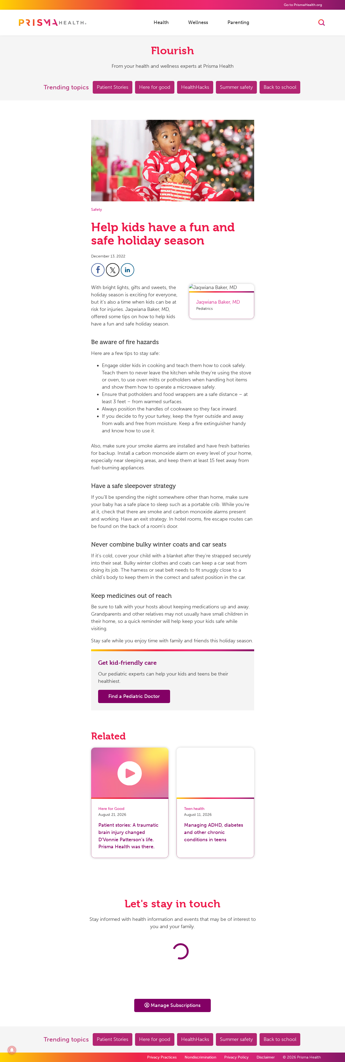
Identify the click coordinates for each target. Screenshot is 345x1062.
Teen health (194, 808)
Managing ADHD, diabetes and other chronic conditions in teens (213, 832)
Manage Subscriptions (176, 1005)
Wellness (198, 22)
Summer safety (236, 87)
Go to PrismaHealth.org (303, 5)
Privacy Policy (236, 1057)
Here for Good (111, 808)
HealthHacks (195, 87)
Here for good (154, 87)
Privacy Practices (162, 1057)
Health (161, 22)
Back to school (280, 87)
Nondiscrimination (200, 1057)
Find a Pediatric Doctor (134, 696)
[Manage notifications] (12, 1050)
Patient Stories (112, 87)
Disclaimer (266, 1057)
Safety (96, 209)
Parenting (238, 22)
